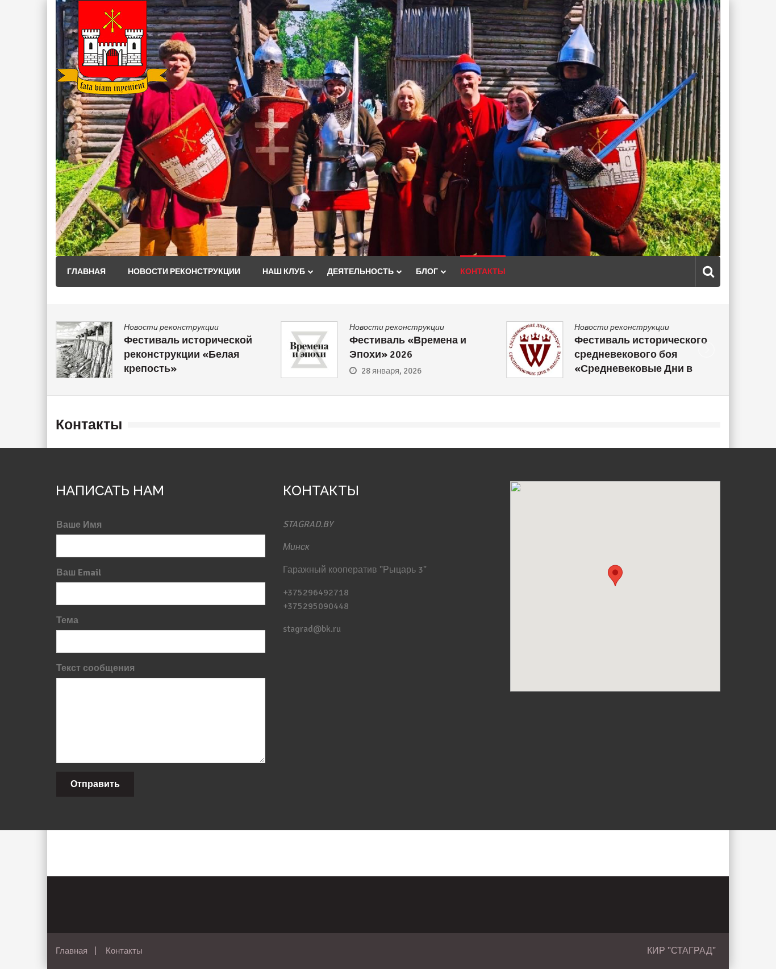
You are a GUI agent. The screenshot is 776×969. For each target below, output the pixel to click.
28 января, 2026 (354, 371)
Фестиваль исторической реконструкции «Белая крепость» (151, 354)
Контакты (483, 271)
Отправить (95, 784)
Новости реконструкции (184, 271)
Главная (86, 271)
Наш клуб (283, 271)
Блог (427, 271)
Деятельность (360, 271)
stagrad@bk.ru (312, 629)
